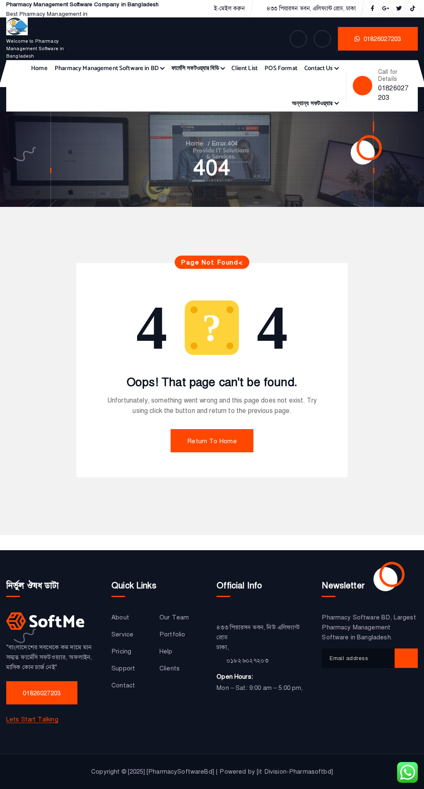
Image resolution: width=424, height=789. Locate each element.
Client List (244, 68)
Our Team (174, 617)
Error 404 (225, 143)
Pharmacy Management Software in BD (107, 68)
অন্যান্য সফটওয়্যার (312, 104)
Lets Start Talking (32, 719)
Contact (123, 685)
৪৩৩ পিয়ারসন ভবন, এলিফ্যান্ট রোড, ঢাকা (311, 8)
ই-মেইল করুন (229, 8)
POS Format (281, 68)
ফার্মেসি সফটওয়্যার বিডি (195, 68)
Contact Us (318, 68)
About (120, 617)
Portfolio (172, 634)
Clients (169, 668)
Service (122, 634)
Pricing (121, 651)
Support (123, 668)
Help (166, 651)
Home (39, 68)
